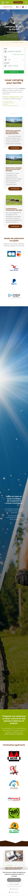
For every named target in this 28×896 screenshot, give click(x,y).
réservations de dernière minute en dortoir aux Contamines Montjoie (14, 869)
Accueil (2, 42)
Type (5, 56)
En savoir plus (15, 148)
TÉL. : (7, 7)
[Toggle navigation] (26, 2)
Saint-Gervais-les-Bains (8, 102)
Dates (5, 48)
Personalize (14, 889)
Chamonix (5, 104)
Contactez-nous (18, 2)
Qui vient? (6, 63)
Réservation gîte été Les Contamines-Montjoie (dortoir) (13, 132)
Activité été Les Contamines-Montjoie (14, 209)
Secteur (7, 42)
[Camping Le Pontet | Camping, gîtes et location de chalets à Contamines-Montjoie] (5, 2)
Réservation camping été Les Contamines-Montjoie (13, 169)
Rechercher (13, 72)
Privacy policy (14, 892)
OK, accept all (15, 880)
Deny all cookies (14, 884)
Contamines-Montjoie (8, 101)
